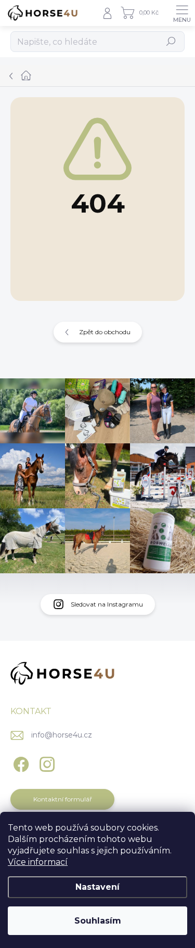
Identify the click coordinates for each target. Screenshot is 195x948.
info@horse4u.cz (61, 735)
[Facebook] (19, 763)
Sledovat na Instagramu (107, 604)
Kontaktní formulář (62, 799)
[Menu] (182, 13)
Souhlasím (97, 921)
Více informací (38, 862)
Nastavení (97, 887)
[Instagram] (45, 763)
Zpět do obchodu (105, 332)
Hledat (171, 41)
